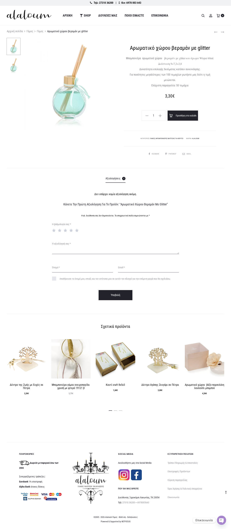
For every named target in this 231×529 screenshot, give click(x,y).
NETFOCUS (126, 521)
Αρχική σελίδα (15, 31)
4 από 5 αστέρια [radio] (71, 230)
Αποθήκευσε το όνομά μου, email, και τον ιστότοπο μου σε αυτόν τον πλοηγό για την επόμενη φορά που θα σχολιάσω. (115, 278)
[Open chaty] (221, 520)
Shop (87, 15)
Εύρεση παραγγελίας (177, 480)
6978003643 (143, 502)
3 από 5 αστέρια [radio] (66, 230)
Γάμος (30, 31)
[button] (147, 115)
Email (189, 154)
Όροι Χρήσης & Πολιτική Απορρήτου (185, 488)
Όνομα (56, 267)
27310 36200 (106, 2)
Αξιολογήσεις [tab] (115, 178)
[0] (218, 15)
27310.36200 (128, 502)
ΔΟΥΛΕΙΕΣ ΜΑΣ (107, 15)
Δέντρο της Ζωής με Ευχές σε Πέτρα (26, 386)
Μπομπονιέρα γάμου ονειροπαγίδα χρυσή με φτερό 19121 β (71, 386)
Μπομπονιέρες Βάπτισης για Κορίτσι (169, 138)
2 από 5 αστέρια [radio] (60, 230)
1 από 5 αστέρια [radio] (54, 230)
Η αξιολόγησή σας (61, 243)
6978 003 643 (133, 2)
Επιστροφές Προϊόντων (179, 471)
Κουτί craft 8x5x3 (115, 384)
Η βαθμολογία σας (61, 224)
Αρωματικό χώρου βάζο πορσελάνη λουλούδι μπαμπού (204, 386)
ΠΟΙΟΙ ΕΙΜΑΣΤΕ (134, 15)
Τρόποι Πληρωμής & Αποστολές (183, 463)
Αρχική (67, 15)
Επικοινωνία (159, 15)
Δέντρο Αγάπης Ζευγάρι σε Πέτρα (160, 384)
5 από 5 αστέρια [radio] (77, 230)
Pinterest (173, 154)
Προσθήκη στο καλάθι (186, 115)
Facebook (155, 154)
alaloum (195, 138)
